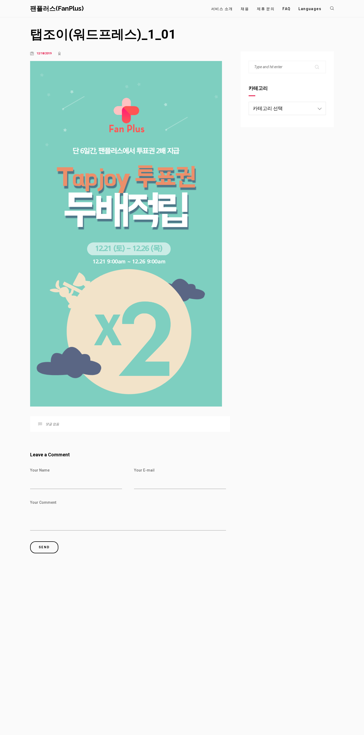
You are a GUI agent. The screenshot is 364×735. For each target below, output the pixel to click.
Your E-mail (144, 470)
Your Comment (43, 502)
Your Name (40, 470)
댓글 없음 (52, 424)
